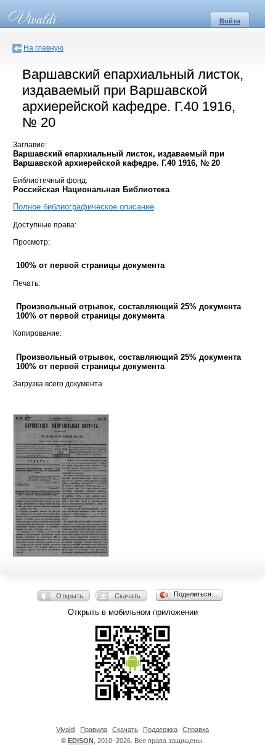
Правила (93, 729)
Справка (195, 729)
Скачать (128, 596)
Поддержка (160, 729)
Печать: (26, 283)
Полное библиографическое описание (83, 206)
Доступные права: (44, 225)
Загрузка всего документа (57, 384)
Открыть (69, 596)
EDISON (81, 740)
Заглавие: (30, 144)
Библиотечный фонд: (50, 180)
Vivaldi (65, 729)
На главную (43, 48)
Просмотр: (31, 242)
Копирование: (37, 333)
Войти (229, 21)
